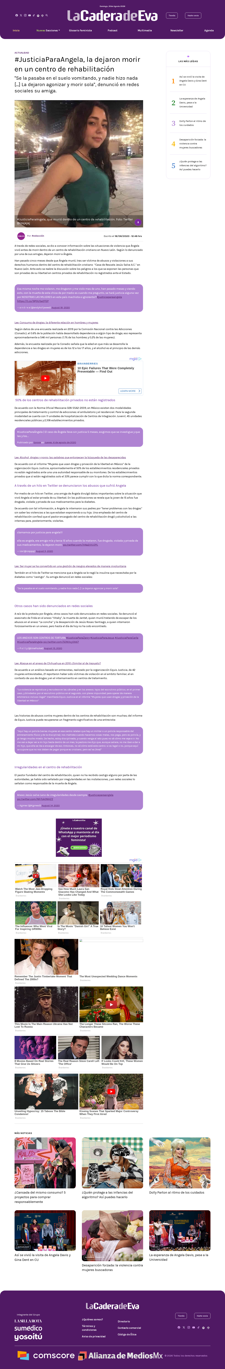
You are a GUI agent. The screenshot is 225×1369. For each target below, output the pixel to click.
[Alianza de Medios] (119, 1355)
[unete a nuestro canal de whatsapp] (79, 837)
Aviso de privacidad (94, 1336)
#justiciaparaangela (109, 297)
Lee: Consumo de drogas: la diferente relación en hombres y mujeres (56, 322)
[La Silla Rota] (28, 1320)
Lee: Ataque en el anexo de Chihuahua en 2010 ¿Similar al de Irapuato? (58, 663)
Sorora (37, 442)
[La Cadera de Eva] (25, 15)
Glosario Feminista (80, 30)
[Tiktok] (34, 15)
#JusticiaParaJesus (102, 637)
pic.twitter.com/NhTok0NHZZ (35, 799)
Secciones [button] (47, 30)
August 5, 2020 (44, 551)
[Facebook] (16, 15)
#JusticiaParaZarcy (78, 637)
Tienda (172, 15)
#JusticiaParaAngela (30, 642)
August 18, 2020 (61, 307)
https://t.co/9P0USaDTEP (33, 301)
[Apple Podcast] (42, 15)
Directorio (124, 1321)
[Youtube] (29, 15)
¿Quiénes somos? (92, 1319)
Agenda (209, 30)
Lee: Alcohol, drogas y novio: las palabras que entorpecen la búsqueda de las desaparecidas (70, 457)
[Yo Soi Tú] (28, 1336)
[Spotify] (38, 15)
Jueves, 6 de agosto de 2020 (60, 442)
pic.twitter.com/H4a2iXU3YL (80, 544)
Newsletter (176, 30)
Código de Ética (127, 1334)
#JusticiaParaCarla (126, 637)
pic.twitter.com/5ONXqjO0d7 (61, 642)
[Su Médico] (28, 1327)
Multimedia (145, 30)
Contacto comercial (129, 1327)
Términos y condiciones (89, 1328)
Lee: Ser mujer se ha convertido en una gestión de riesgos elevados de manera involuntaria (70, 566)
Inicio (16, 30)
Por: (35, 235)
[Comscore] (46, 1355)
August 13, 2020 (53, 648)
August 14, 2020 (51, 805)
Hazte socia (193, 15)
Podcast (112, 30)
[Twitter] (21, 15)
